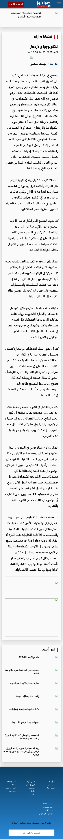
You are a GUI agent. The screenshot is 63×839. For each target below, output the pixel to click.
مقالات (12, 785)
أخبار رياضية (11, 788)
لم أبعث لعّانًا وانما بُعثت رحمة (27, 696)
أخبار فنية (49, 810)
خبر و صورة (11, 782)
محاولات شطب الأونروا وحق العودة (24, 683)
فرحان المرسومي (46, 814)
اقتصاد (32, 788)
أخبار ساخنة (48, 804)
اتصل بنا (51, 788)
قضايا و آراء (43, 37)
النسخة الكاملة (15, 4)
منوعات (32, 795)
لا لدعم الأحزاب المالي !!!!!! (29, 657)
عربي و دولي (30, 785)
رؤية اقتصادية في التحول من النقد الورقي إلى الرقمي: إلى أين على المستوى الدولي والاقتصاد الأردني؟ (21, 751)
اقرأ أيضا (48, 650)
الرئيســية (51, 782)
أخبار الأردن (30, 782)
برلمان (32, 791)
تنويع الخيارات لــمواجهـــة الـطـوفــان (25, 722)
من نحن (51, 785)
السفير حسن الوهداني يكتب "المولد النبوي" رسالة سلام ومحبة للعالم (22, 737)
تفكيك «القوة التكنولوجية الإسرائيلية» (24, 709)
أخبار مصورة (48, 807)
